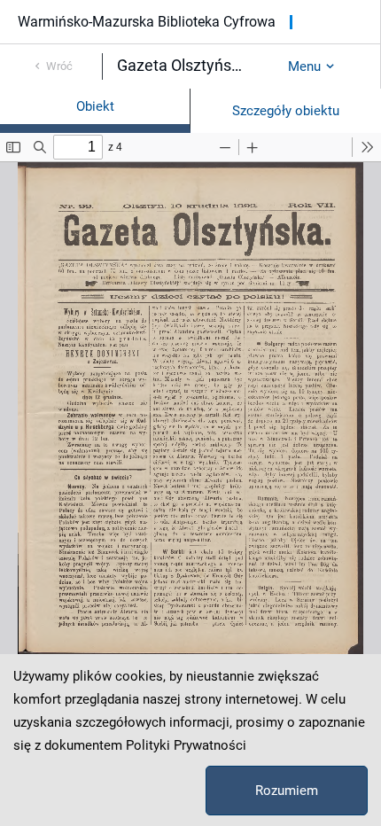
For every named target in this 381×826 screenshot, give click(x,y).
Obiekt (95, 106)
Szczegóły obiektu (285, 111)
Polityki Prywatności (186, 745)
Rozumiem (286, 791)
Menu (304, 66)
